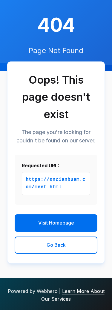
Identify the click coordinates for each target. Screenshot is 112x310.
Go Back (56, 245)
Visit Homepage (56, 223)
